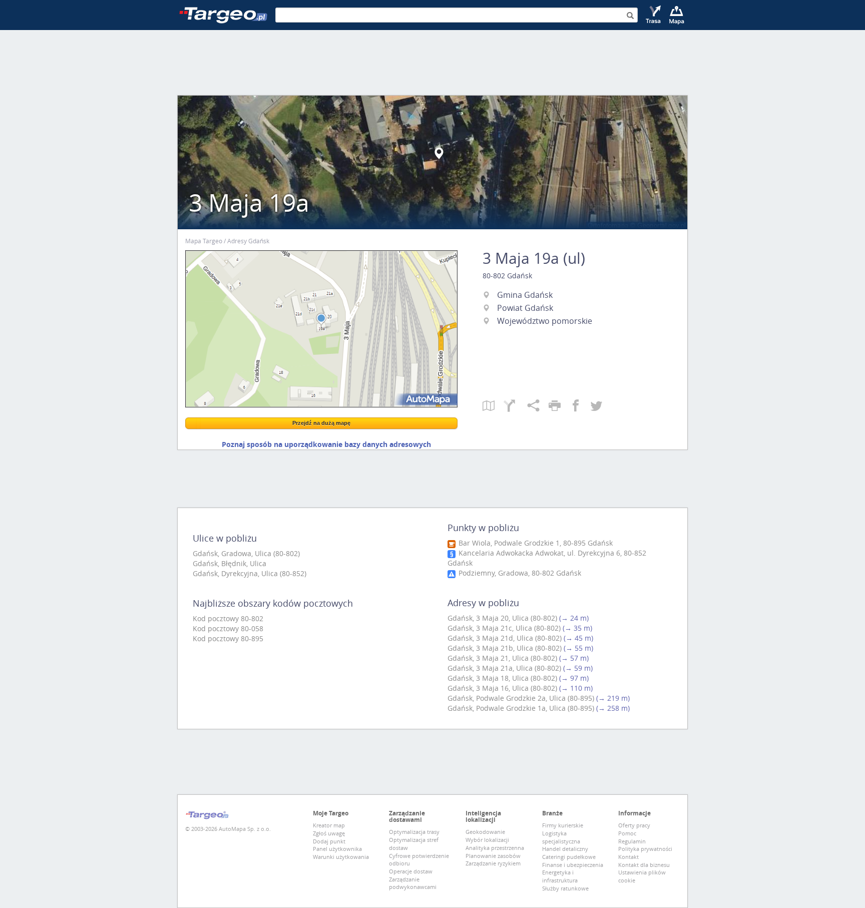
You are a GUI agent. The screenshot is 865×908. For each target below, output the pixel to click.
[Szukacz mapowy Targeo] (676, 15)
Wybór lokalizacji (487, 839)
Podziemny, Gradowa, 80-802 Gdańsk (519, 573)
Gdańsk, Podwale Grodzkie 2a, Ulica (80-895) (521, 698)
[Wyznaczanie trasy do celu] (654, 15)
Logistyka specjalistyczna (561, 837)
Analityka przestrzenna (495, 847)
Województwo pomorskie (544, 320)
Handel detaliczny (565, 848)
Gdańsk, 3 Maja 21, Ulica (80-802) (502, 658)
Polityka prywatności (645, 848)
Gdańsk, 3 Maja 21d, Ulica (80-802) (505, 638)
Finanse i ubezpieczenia (572, 864)
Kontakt (628, 856)
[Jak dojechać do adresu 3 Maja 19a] (515, 406)
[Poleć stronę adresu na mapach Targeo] (538, 406)
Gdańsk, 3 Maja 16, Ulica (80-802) (502, 688)
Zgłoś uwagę (329, 833)
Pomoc (627, 833)
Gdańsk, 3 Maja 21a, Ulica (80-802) (504, 668)
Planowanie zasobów (493, 855)
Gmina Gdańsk (525, 294)
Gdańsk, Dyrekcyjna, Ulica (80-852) (249, 573)
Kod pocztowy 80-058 (228, 628)
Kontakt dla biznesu (644, 864)
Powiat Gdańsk (525, 307)
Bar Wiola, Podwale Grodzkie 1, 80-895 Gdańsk (535, 543)
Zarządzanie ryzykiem (493, 863)
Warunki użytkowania (341, 856)
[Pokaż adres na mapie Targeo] (493, 406)
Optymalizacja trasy (414, 831)
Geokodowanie (485, 831)
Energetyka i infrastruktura (560, 876)
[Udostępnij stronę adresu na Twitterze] (596, 406)
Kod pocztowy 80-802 (228, 618)
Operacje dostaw (410, 871)
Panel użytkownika (337, 848)
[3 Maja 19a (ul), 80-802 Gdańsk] (321, 328)
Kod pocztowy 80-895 (228, 638)
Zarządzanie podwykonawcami (413, 883)
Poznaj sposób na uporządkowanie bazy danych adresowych (326, 444)
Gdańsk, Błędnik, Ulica (229, 563)
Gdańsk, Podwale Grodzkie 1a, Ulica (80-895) (521, 708)
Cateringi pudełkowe (569, 856)
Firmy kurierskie (562, 825)
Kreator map (329, 825)
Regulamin (632, 841)
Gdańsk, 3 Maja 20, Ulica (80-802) (502, 618)
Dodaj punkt (329, 841)
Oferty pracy (634, 825)
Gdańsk (519, 275)
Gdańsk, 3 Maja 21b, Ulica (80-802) (505, 648)
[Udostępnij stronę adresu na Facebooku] (580, 406)
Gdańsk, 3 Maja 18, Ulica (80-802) (502, 678)
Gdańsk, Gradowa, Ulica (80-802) (246, 553)
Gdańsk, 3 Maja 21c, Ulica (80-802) (504, 628)
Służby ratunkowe (565, 888)
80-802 (494, 275)
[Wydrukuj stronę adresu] (559, 406)
